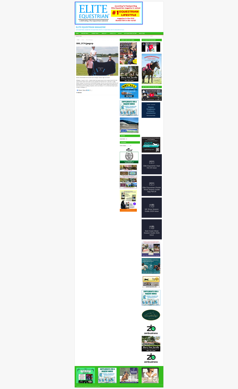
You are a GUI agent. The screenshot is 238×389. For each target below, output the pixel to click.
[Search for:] (155, 36)
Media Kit (104, 33)
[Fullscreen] (160, 99)
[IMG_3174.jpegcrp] (97, 75)
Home (77, 33)
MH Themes (98, 376)
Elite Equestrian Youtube (130, 33)
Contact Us (113, 33)
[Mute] (158, 99)
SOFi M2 (119, 33)
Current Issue (94, 33)
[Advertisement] (129, 221)
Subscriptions (84, 33)
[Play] (143, 99)
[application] (152, 95)
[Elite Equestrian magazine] (109, 23)
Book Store (142, 33)
